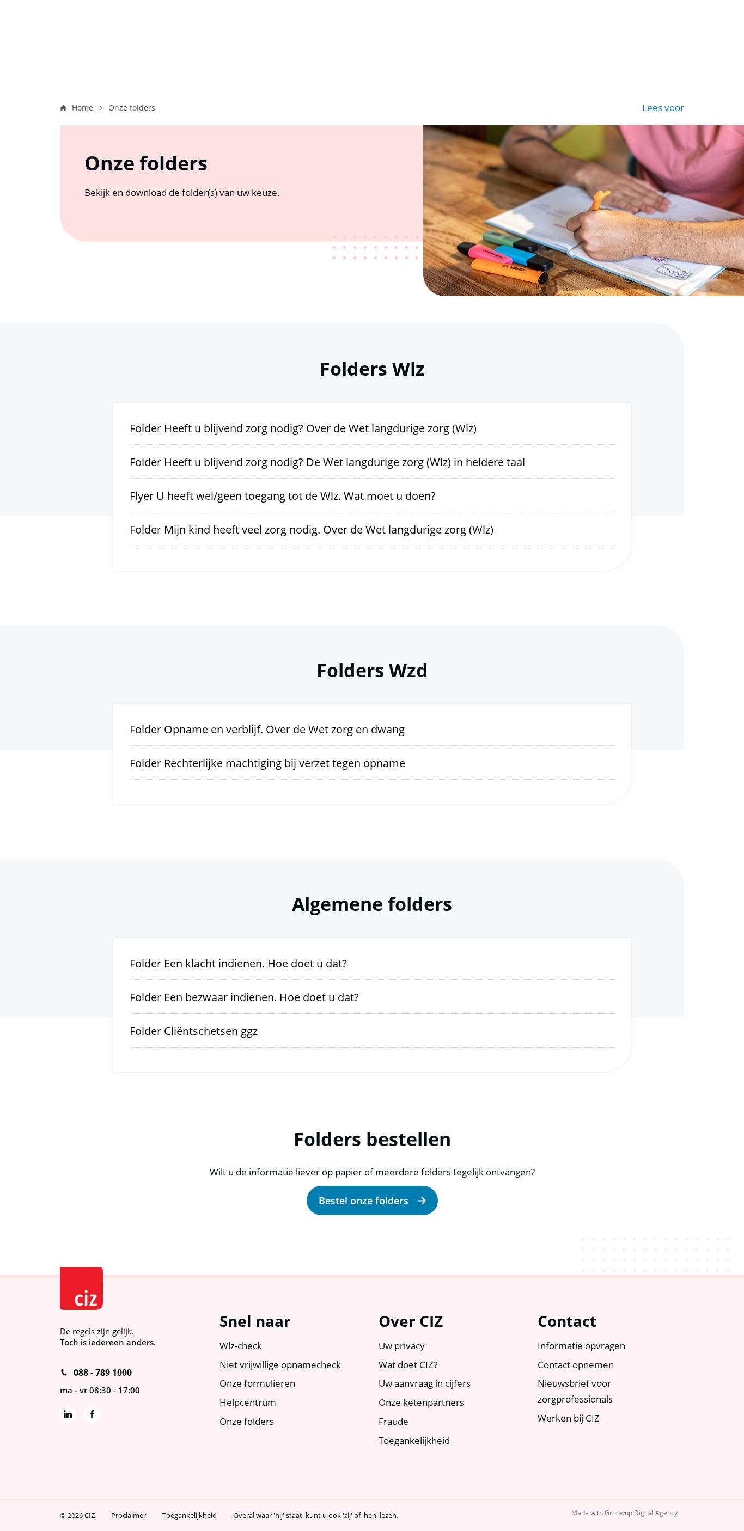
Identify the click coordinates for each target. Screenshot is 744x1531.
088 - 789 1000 (103, 1373)
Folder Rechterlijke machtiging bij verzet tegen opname (267, 763)
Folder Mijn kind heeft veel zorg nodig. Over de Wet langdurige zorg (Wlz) (311, 529)
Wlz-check (240, 1345)
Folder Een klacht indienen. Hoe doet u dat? (238, 963)
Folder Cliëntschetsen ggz (194, 1031)
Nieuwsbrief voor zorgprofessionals (575, 1391)
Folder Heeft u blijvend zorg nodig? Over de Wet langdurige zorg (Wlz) (303, 428)
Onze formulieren (257, 1383)
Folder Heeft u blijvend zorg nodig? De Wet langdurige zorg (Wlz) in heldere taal (327, 462)
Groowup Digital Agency (641, 1512)
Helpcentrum (247, 1402)
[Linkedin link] (68, 1414)
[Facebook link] (92, 1414)
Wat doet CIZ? (408, 1364)
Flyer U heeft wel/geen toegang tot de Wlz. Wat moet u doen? (283, 495)
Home (82, 107)
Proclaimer (128, 1515)
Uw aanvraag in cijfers (425, 1383)
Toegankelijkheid (414, 1440)
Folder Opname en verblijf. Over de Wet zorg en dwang (267, 729)
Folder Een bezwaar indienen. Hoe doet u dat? (244, 997)
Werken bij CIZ (569, 1418)
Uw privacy (402, 1345)
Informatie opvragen (581, 1345)
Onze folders (246, 1421)
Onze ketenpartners (421, 1402)
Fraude (393, 1421)
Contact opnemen (576, 1364)
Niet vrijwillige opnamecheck (280, 1364)
